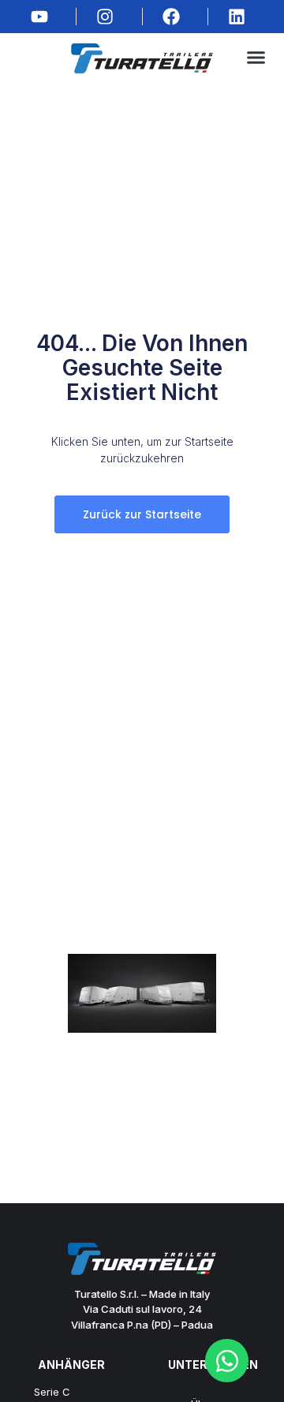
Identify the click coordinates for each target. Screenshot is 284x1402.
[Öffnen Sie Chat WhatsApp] (226, 1360)
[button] (256, 58)
